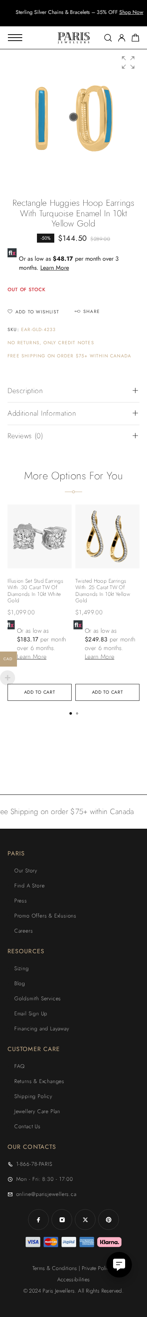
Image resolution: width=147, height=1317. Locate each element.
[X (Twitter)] (85, 1219)
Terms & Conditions (54, 1268)
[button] (67, 19)
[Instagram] (62, 1219)
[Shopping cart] (135, 39)
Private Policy (97, 1268)
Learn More (54, 267)
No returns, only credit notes (51, 343)
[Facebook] (38, 1219)
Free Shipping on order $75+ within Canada (69, 356)
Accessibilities (73, 1279)
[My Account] (122, 38)
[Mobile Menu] (15, 37)
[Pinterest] (108, 1219)
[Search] (108, 38)
